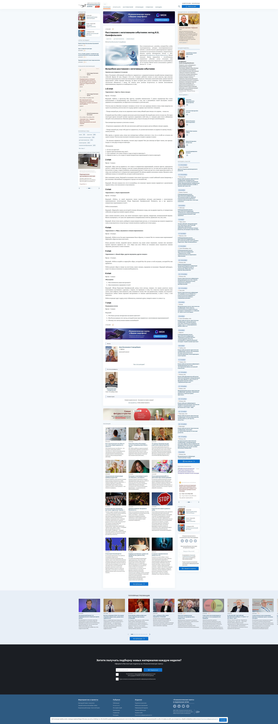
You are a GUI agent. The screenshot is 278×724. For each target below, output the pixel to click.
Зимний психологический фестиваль (87, 705)
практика (108, 39)
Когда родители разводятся (113, 553)
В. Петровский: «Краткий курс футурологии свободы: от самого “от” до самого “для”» (238, 617)
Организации (139, 7)
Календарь (158, 7)
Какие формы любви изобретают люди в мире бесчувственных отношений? (137, 617)
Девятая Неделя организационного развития (187, 169)
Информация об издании (141, 708)
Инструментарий (128, 7)
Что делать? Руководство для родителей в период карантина (160, 444)
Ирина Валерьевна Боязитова (191, 142)
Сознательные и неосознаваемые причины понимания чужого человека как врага (262, 617)
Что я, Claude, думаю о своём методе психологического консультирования (88, 54)
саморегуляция (130, 39)
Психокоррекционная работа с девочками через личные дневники (161, 476)
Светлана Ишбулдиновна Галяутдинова (190, 101)
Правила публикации (140, 710)
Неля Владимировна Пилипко (191, 152)
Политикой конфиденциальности (188, 555)
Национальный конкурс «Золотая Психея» (89, 708)
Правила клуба (139, 712)
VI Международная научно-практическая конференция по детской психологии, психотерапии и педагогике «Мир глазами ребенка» (188, 240)
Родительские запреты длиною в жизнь (161, 509)
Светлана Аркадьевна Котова (192, 111)
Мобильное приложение (141, 705)
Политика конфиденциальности (143, 715)
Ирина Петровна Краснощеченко (190, 121)
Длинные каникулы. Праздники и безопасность (138, 509)
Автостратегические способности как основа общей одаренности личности (114, 445)
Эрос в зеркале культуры (85, 48)
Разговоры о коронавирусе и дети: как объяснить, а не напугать (138, 476)
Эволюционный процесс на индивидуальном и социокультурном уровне (89, 617)
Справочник (149, 7)
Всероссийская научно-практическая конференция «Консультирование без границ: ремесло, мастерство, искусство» (188, 418)
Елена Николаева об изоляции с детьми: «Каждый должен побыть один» (138, 445)
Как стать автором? (139, 364)
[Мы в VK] (186, 540)
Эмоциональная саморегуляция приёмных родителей (114, 476)
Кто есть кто (117, 7)
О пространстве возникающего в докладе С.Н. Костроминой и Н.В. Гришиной (212, 617)
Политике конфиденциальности (209, 719)
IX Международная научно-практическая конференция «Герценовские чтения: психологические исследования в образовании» (187, 253)
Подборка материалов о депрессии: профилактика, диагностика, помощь (138, 555)
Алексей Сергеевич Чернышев (188, 28)
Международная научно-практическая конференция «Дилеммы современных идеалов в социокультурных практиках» (188, 393)
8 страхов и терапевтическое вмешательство (160, 554)
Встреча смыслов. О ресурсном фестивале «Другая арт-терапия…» (115, 509)
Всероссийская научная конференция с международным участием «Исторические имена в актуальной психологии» (188, 366)
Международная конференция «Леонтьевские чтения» (186, 457)
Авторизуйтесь (132, 402)
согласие (187, 557)
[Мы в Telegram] (182, 540)
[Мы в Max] (195, 540)
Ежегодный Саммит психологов (86, 703)
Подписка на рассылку (140, 703)
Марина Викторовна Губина (191, 131)
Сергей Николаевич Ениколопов (191, 53)
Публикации (107, 7)
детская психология (119, 39)
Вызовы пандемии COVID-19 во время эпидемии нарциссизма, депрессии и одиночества (114, 617)
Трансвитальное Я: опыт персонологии (89, 60)
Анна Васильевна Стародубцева (117, 42)
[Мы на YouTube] (191, 540)
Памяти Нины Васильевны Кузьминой (88, 43)
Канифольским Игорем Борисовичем (157, 55)
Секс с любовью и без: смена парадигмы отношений (161, 616)
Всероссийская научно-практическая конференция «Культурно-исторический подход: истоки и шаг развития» (188, 430)
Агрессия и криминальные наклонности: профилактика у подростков (186, 617)
